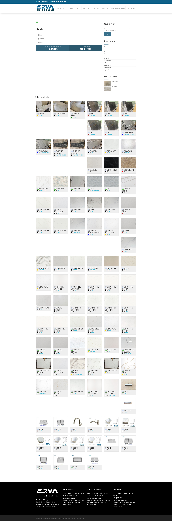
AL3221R (58, 429)
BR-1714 (92, 448)
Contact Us (130, 8)
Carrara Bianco (44, 308)
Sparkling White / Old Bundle (77, 309)
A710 (74, 429)
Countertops (75, 8)
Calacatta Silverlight (75, 351)
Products (95, 8)
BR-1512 (58, 448)
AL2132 (126, 448)
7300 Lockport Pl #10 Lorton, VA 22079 (123, 494)
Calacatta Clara (78, 392)
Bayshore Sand (112, 268)
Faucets (107, 58)
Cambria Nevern (129, 170)
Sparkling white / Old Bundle (94, 309)
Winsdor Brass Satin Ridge (77, 372)
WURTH (107, 70)
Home (59, 8)
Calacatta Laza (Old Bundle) (93, 372)
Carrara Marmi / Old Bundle (94, 288)
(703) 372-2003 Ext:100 (70, 496)
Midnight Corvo (112, 170)
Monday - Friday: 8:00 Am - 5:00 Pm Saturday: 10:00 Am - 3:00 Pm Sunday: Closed (73, 502)
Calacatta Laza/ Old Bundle (94, 330)
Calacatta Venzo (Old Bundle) (128, 351)
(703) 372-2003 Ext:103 (121, 498)
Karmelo (126, 230)
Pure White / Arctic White (59, 288)
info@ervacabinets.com (69, 498)
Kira (91, 114)
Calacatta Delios (61, 268)
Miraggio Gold (43, 287)
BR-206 (126, 429)
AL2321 (58, 467)
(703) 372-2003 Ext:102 (95, 496)
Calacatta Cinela (61, 114)
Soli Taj (126, 268)
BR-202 (109, 429)
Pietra (92, 189)
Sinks (106, 63)
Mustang (115, 81)
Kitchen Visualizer (118, 8)
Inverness (42, 114)
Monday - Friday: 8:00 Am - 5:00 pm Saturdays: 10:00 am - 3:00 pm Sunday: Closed (98, 502)
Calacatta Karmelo (126, 211)
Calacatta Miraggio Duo (58, 211)
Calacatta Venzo (112, 371)
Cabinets (86, 8)
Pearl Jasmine (94, 268)
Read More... (53, 506)
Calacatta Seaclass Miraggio (94, 231)
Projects (105, 8)
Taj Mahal (115, 87)
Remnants (108, 60)
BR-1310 (41, 448)
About (65, 8)
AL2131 (109, 448)
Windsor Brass (44, 268)
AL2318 (41, 467)
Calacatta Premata (58, 393)
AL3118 (92, 467)
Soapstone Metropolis (58, 152)
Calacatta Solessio (126, 190)
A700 (91, 429)
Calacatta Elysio (44, 210)
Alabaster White (112, 350)
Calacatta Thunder (126, 372)
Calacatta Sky (128, 151)
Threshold (108, 65)
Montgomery (60, 189)
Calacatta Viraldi (75, 115)
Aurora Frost (43, 189)
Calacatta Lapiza (129, 132)
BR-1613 (75, 448)
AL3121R (41, 429)
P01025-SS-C (128, 392)
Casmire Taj (93, 151)
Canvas (92, 210)
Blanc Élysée (94, 350)
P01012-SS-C (127, 410)
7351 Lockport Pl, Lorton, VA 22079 (73, 493)
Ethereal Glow (111, 151)
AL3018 (75, 467)
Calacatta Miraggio (58, 309)
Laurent (109, 114)
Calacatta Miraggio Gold (109, 231)
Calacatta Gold (77, 189)
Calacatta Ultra (61, 230)
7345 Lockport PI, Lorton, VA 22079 (98, 493)
